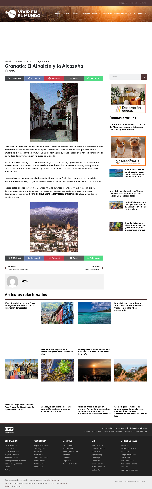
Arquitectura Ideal (12, 454)
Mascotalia (96, 461)
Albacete (124, 445)
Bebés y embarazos (70, 451)
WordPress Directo (41, 457)
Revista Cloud (39, 464)
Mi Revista (96, 470)
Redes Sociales (39, 461)
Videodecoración (11, 457)
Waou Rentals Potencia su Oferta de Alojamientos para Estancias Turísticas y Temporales (127, 127)
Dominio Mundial (98, 448)
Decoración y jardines (13, 464)
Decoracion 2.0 (11, 445)
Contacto (142, 3)
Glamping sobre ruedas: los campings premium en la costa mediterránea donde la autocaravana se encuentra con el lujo (130, 411)
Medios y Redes (139, 428)
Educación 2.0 (97, 445)
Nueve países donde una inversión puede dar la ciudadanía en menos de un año (134, 173)
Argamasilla (125, 451)
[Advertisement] (76, 39)
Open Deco (9, 448)
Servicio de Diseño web (113, 431)
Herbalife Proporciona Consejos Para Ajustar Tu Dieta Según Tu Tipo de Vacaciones (135, 205)
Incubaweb (38, 454)
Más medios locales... (129, 470)
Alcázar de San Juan (128, 448)
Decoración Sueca (12, 451)
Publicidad (133, 3)
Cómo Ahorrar (97, 464)
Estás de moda (68, 448)
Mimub (7, 467)
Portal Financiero (98, 467)
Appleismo (38, 451)
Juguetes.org (97, 454)
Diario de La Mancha (129, 464)
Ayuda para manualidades (15, 461)
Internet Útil (38, 467)
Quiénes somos (123, 3)
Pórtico (7, 470)
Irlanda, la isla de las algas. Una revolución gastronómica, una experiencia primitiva (135, 226)
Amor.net (66, 454)
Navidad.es (96, 451)
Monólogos (96, 457)
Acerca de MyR (141, 431)
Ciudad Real (125, 457)
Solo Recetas (68, 445)
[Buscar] (144, 77)
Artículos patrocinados (92, 431)
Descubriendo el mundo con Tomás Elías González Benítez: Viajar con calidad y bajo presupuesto (126, 193)
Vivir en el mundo (70, 464)
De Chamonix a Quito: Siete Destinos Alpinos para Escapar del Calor (57, 351)
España (9, 61)
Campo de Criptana (128, 454)
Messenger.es (39, 448)
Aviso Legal (119, 481)
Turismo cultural (24, 61)
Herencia (124, 467)
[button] (61, 14)
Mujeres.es (67, 461)
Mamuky (66, 457)
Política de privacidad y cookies (135, 481)
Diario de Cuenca (127, 461)
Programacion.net (41, 445)
